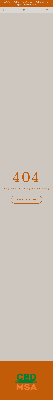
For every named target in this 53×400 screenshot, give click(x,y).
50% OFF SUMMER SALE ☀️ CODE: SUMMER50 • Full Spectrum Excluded (26, 3)
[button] (4, 10)
